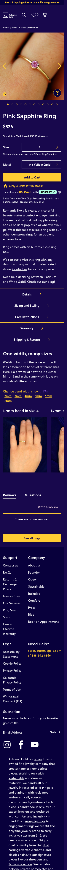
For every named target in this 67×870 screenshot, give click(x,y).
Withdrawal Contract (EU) (12, 695)
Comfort (34, 597)
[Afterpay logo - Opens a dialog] (47, 189)
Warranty (26, 325)
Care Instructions (27, 314)
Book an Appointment (43, 619)
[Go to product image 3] (16, 102)
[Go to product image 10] (48, 102)
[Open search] (24, 15)
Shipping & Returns (27, 337)
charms (39, 847)
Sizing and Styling (26, 303)
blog (51, 279)
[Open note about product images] (57, 90)
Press (31, 605)
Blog (31, 611)
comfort (20, 813)
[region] (32, 437)
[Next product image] (59, 65)
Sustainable (36, 583)
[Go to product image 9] (43, 102)
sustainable (16, 775)
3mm (18, 393)
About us (34, 562)
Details (27, 291)
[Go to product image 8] (39, 102)
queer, (38, 756)
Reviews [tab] (9, 492)
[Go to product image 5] (25, 102)
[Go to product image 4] (21, 102)
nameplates (39, 866)
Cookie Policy (12, 660)
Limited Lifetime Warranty (9, 626)
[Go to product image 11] (52, 102)
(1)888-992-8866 (39, 652)
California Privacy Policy (12, 677)
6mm (48, 393)
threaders (35, 856)
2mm (8, 393)
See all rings (32, 535)
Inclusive (34, 591)
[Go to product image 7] (34, 102)
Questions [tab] (33, 492)
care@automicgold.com (44, 648)
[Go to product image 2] (12, 102)
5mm (38, 393)
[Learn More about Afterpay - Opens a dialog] (59, 189)
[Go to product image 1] (8, 102)
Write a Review (48, 504)
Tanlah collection (20, 861)
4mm (28, 393)
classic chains (18, 852)
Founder (34, 569)
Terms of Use (12, 686)
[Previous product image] (4, 65)
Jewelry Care (11, 593)
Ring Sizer (47, 151)
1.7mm (47, 388)
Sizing (7, 614)
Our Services (11, 600)
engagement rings (21, 823)
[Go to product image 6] (30, 102)
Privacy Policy (12, 668)
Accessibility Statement (11, 651)
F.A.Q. (7, 569)
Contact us (19, 266)
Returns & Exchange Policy (10, 581)
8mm (8, 398)
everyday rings (35, 818)
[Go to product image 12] (57, 102)
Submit (55, 729)
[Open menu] (57, 15)
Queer (32, 576)
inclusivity (40, 813)
